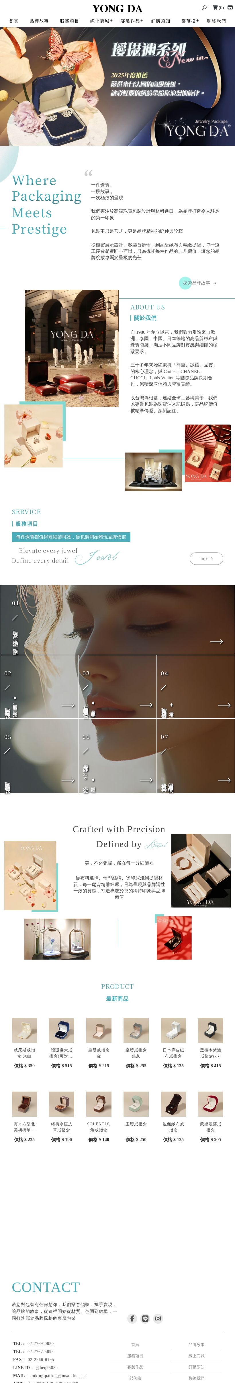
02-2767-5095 (41, 1352)
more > (206, 558)
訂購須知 (161, 21)
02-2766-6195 (41, 1360)
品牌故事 (39, 21)
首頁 (14, 21)
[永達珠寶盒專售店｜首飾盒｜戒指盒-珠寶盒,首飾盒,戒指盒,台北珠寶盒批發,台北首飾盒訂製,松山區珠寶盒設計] (117, 8)
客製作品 (130, 21)
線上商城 (100, 21)
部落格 (188, 21)
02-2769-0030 (41, 1343)
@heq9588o (47, 1368)
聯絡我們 (216, 21)
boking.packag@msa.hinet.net (59, 1376)
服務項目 (69, 21)
